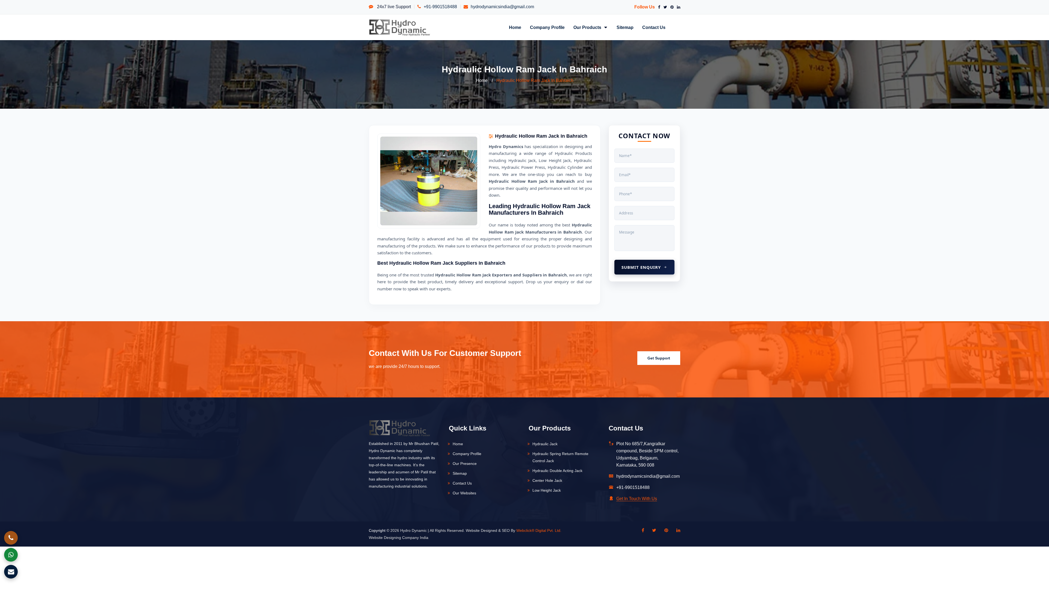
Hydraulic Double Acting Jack (557, 470)
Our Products (587, 27)
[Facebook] (658, 7)
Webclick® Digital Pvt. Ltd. (538, 530)
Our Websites (464, 493)
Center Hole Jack (547, 480)
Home (515, 27)
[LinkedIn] (677, 7)
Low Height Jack (546, 490)
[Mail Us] (11, 572)
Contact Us (653, 27)
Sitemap (625, 27)
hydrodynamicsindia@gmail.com (502, 6)
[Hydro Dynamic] (399, 27)
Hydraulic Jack (545, 444)
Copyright (377, 530)
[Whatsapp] (11, 555)
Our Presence (465, 463)
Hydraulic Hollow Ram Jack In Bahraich (534, 80)
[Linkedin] (675, 530)
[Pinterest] (671, 7)
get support (658, 358)
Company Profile (547, 27)
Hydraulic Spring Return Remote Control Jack (560, 457)
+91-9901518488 (440, 6)
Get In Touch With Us (636, 498)
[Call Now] (11, 538)
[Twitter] (664, 7)
